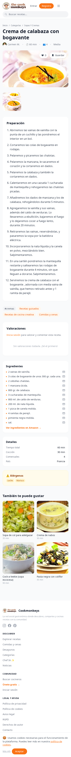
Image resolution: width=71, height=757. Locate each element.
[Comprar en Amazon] (63, 372)
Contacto (7, 729)
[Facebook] (9, 625)
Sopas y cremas (31, 25)
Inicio (5, 25)
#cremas (9, 308)
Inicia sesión (13, 334)
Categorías (16, 25)
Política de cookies (13, 708)
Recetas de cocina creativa (19, 314)
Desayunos (9, 649)
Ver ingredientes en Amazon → (23, 427)
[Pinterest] (15, 625)
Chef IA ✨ (8, 660)
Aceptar (19, 751)
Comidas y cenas (48, 314)
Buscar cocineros (12, 679)
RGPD (6, 719)
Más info (7, 751)
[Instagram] (4, 625)
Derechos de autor (13, 724)
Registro (46, 5)
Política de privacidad (14, 703)
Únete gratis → (11, 684)
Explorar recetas (12, 639)
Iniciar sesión (10, 689)
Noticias (7, 665)
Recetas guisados (29, 308)
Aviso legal (9, 714)
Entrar (33, 5)
